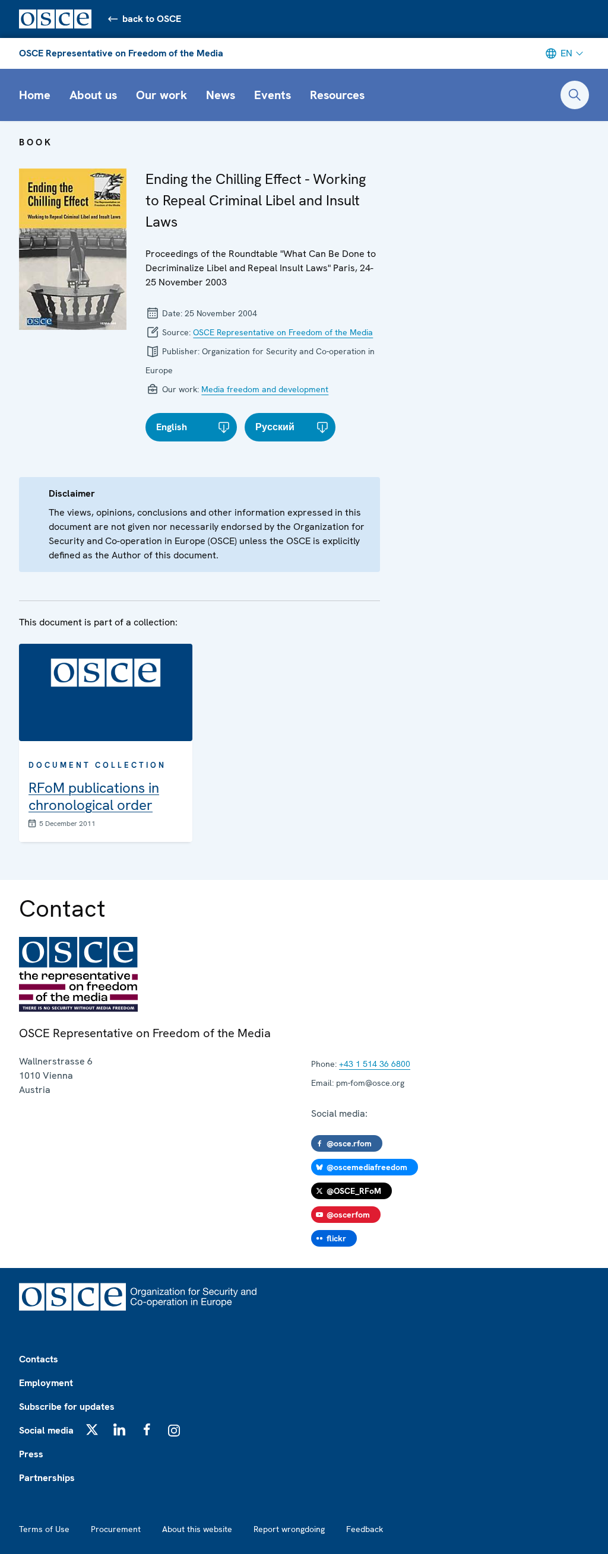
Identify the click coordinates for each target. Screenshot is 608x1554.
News (220, 95)
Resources (337, 95)
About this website (197, 1529)
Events (272, 95)
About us (93, 95)
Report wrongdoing (289, 1529)
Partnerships (47, 1478)
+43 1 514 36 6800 (374, 1064)
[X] (92, 1429)
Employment (46, 1383)
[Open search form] (574, 95)
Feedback (364, 1529)
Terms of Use (44, 1529)
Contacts (38, 1359)
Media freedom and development (264, 389)
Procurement (116, 1529)
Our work (161, 95)
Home (34, 95)
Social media (46, 1430)
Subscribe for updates (67, 1406)
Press (31, 1454)
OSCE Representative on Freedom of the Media (121, 53)
